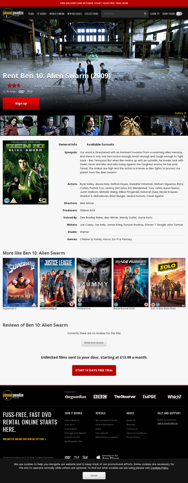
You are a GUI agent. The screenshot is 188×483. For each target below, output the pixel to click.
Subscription (71, 428)
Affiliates (130, 424)
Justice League (48, 308)
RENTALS (101, 413)
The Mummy (84, 308)
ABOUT (130, 413)
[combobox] (121, 14)
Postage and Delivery (75, 433)
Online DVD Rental (104, 424)
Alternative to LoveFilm (106, 437)
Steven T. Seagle (155, 225)
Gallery (179, 113)
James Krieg (114, 225)
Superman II (9, 308)
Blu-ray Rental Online (106, 420)
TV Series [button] (41, 13)
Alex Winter (111, 217)
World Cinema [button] (56, 13)
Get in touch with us (167, 423)
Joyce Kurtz (145, 217)
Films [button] (31, 13)
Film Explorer (101, 433)
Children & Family (91, 239)
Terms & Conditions (136, 433)
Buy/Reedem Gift (73, 441)
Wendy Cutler (128, 217)
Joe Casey (86, 225)
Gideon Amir (87, 210)
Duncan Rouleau (134, 225)
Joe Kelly (100, 225)
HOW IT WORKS (73, 413)
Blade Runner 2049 (124, 308)
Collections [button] (91, 13)
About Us (130, 420)
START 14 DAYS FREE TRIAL (94, 370)
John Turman (175, 225)
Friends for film (72, 437)
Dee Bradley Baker (91, 217)
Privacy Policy (133, 437)
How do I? (70, 424)
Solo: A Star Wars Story (163, 308)
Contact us (132, 428)
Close (94, 475)
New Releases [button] (74, 13)
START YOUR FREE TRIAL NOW (94, 3)
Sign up (21, 103)
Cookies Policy (160, 468)
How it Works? (72, 420)
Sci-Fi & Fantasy (122, 239)
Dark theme (168, 13)
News (98, 428)
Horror (107, 239)
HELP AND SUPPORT (169, 413)
